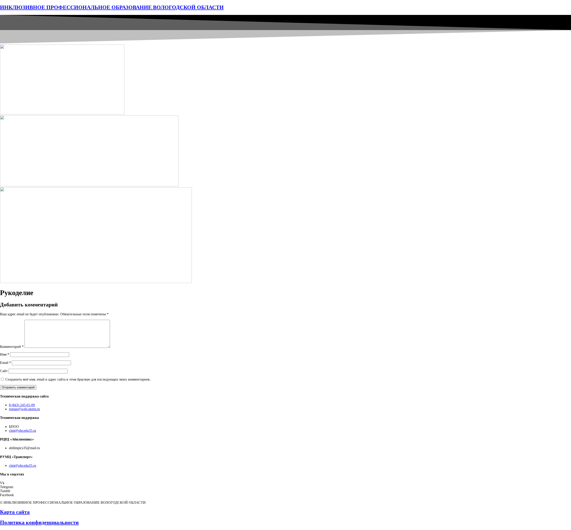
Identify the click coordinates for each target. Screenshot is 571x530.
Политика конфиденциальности (39, 522)
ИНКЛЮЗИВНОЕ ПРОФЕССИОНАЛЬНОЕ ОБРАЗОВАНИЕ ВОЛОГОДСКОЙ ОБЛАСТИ (112, 7)
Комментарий (12, 347)
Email (5, 363)
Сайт (4, 371)
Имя (4, 354)
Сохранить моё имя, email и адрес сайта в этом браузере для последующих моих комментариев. (78, 379)
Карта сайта (15, 512)
